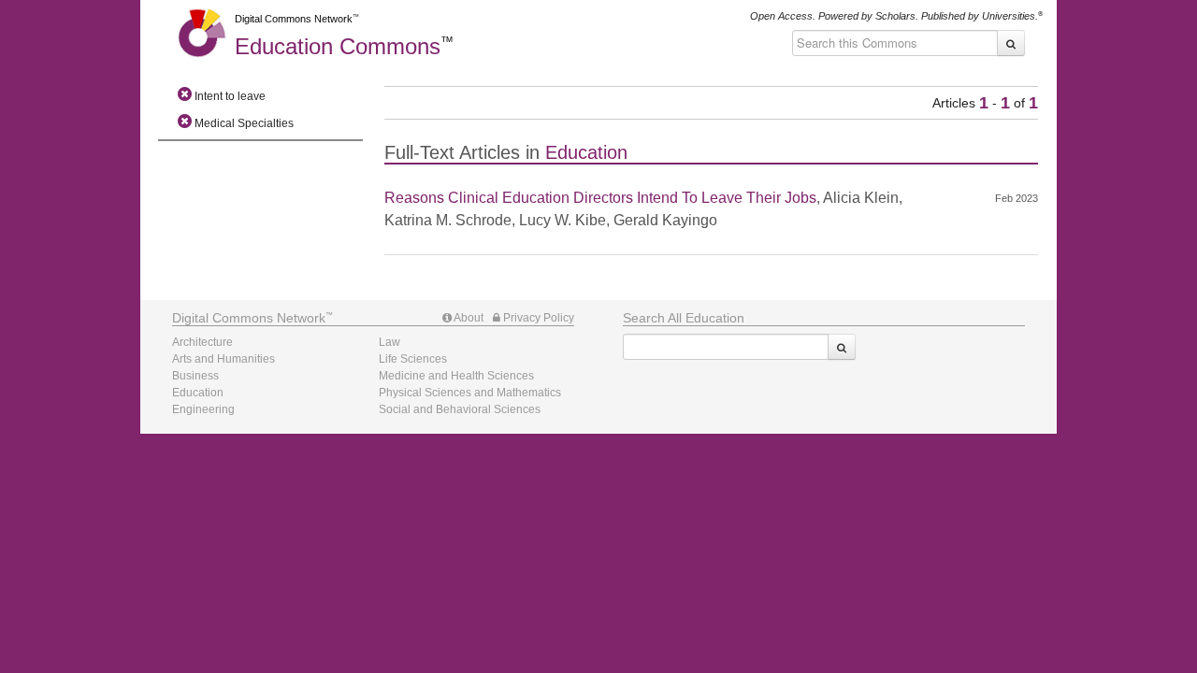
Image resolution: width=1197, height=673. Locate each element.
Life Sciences (413, 358)
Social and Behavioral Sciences (460, 409)
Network (248, 317)
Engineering (203, 409)
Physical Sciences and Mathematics (470, 392)
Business (195, 375)
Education (337, 46)
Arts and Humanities (223, 358)
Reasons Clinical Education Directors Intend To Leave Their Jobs (600, 198)
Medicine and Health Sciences (456, 375)
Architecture (202, 342)
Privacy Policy (537, 317)
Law (389, 342)
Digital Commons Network (294, 18)
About (467, 317)
